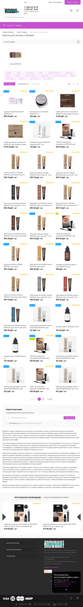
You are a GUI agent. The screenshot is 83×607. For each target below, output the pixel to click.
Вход (50, 2)
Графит (41, 72)
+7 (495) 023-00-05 (31, 7)
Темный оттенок (30, 75)
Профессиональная (54, 72)
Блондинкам (45, 75)
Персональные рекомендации (27, 497)
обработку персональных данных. (29, 423)
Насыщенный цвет (60, 75)
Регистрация (57, 2)
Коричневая (30, 72)
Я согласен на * (25, 423)
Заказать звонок (72, 2)
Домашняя (69, 72)
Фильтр (10, 84)
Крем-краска (34, 78)
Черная (18, 72)
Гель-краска (48, 78)
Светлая (17, 75)
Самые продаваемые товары (56, 497)
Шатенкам (22, 78)
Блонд (8, 75)
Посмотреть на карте (51, 567)
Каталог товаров (14, 25)
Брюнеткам (10, 78)
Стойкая (8, 72)
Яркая (72, 75)
